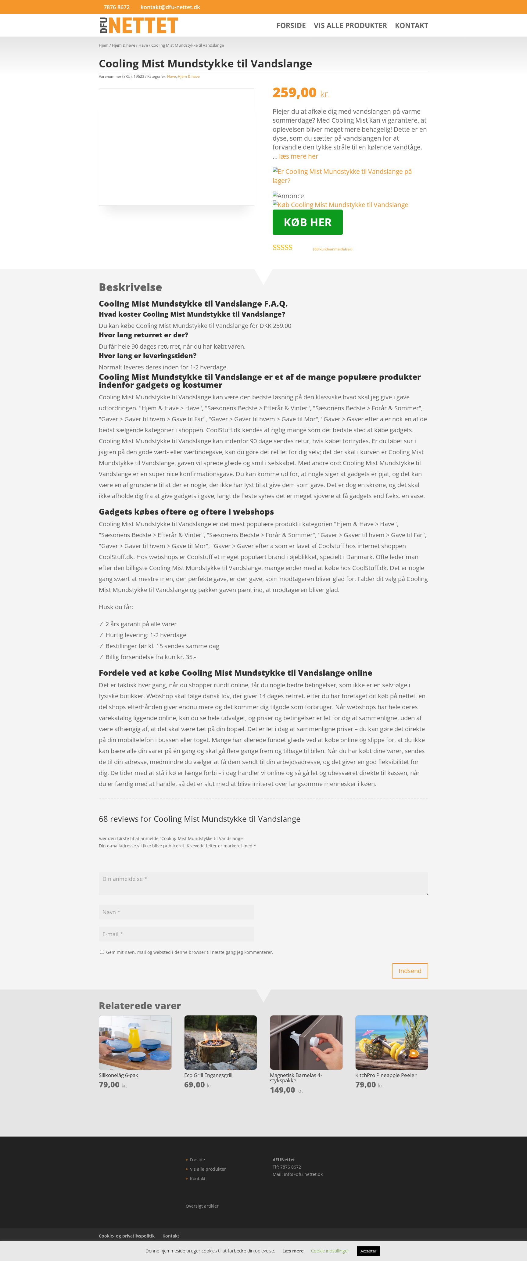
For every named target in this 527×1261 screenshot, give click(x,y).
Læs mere (293, 1251)
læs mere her (298, 156)
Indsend (410, 971)
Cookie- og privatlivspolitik (127, 1236)
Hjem (104, 45)
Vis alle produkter (350, 26)
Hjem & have (123, 45)
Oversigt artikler (202, 1206)
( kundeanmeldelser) (333, 249)
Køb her (308, 222)
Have (143, 45)
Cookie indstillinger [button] (330, 1251)
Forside (291, 26)
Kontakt (411, 26)
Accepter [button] (368, 1251)
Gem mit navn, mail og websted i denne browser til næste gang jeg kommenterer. (189, 952)
